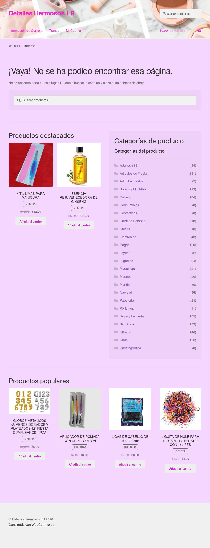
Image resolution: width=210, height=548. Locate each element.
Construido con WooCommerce (31, 524)
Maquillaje (127, 268)
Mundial (125, 284)
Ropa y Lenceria (132, 316)
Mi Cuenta (73, 30)
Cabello (125, 197)
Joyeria (125, 252)
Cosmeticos (128, 213)
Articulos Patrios (132, 181)
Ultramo (125, 332)
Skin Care (127, 324)
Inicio (16, 46)
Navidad (126, 292)
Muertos (125, 276)
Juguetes (126, 260)
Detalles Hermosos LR (42, 12)
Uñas (124, 340)
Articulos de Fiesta (133, 173)
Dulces (125, 228)
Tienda (54, 30)
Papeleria (127, 300)
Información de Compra (26, 30)
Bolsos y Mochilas (133, 189)
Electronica (128, 236)
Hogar (124, 244)
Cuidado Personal (133, 220)
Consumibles (129, 205)
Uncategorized (130, 348)
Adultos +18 (128, 165)
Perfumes (127, 308)
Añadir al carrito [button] (30, 221)
